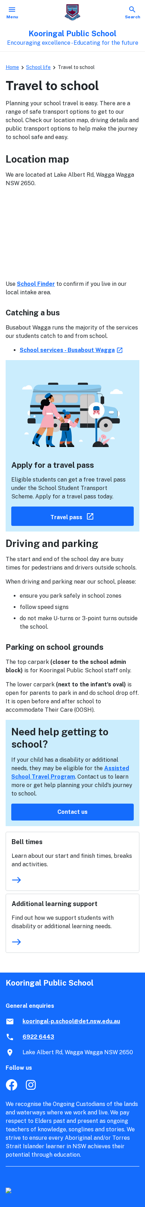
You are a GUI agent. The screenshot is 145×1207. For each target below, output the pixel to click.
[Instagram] (31, 1088)
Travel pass (92, 516)
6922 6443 (38, 1036)
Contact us (72, 812)
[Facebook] (11, 1088)
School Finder (36, 284)
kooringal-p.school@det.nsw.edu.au (71, 1021)
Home (12, 67)
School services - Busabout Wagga (72, 350)
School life (38, 67)
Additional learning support (54, 903)
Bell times (27, 841)
